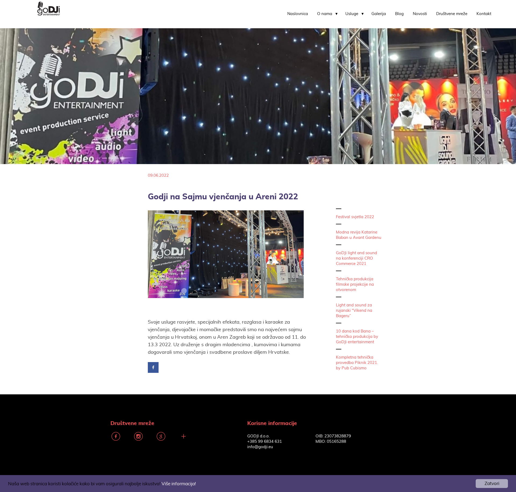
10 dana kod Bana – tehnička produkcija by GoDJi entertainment (357, 336)
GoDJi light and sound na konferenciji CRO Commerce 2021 (356, 258)
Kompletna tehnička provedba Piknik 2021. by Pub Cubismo (357, 362)
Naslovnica (297, 14)
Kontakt (483, 14)
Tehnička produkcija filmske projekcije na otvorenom (355, 284)
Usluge (351, 14)
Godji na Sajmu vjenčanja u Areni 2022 (223, 197)
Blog (399, 14)
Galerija (378, 14)
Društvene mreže (451, 14)
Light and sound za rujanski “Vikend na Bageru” (354, 310)
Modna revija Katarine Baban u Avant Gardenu (358, 235)
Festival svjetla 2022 (355, 217)
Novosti (420, 14)
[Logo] (48, 8)
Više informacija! (179, 484)
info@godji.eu (260, 447)
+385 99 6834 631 (264, 442)
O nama (324, 14)
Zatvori (492, 483)
